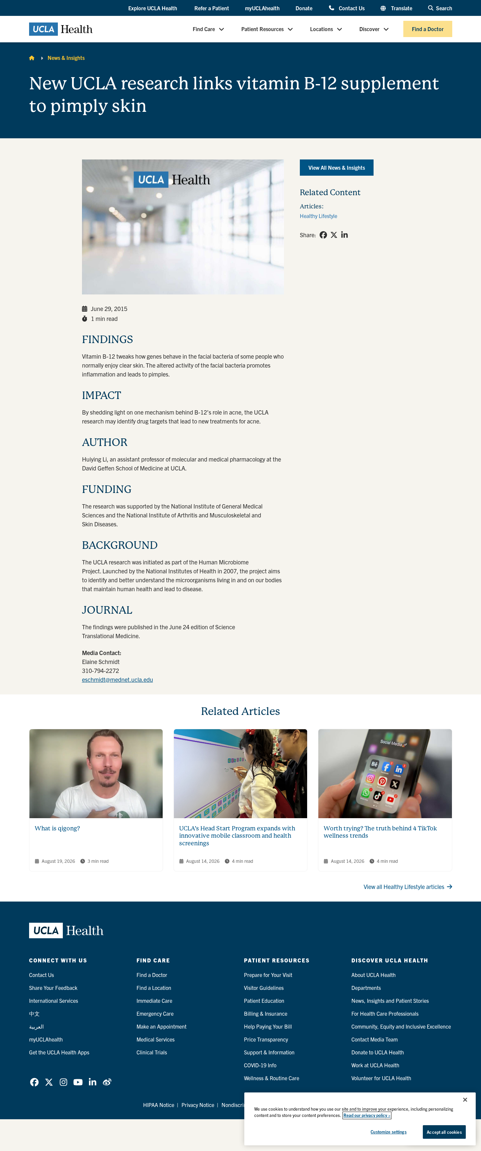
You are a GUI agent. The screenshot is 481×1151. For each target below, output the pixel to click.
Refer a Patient (211, 8)
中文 (34, 1013)
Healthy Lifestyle (318, 215)
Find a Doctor (428, 29)
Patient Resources (262, 29)
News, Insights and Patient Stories (390, 1000)
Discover (369, 29)
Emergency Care (155, 1013)
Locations (321, 29)
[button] (153, 8)
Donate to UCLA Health (377, 1052)
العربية (36, 1026)
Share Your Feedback (53, 987)
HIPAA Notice (158, 1104)
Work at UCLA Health (375, 1065)
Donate (304, 8)
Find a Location (154, 987)
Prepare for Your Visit (268, 974)
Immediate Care (154, 1000)
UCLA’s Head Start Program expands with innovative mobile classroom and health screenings (237, 836)
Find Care (204, 29)
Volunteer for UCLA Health (381, 1078)
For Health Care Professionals (385, 1013)
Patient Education (264, 1000)
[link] (323, 235)
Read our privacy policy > (366, 1115)
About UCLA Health (373, 974)
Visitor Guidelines (264, 987)
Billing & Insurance (265, 1013)
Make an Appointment (161, 1026)
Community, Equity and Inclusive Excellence (401, 1026)
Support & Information (269, 1052)
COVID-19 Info (260, 1065)
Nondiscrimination (242, 1104)
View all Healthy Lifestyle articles (404, 886)
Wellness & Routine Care (271, 1078)
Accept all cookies (444, 1132)
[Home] (31, 58)
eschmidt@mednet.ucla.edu (117, 679)
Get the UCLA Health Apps (59, 1052)
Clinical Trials (152, 1052)
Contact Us (351, 8)
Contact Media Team (374, 1039)
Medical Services (156, 1039)
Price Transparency (266, 1039)
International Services (53, 1000)
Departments (366, 987)
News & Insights (66, 57)
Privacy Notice (197, 1104)
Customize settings (388, 1131)
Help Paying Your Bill (268, 1026)
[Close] (465, 1099)
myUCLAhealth (262, 8)
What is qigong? (57, 828)
